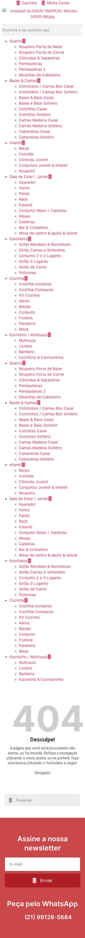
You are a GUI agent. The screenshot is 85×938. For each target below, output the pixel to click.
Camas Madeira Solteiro (40, 125)
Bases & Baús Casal (36, 97)
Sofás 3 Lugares (33, 261)
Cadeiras (27, 221)
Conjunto (27, 312)
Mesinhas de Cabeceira (39, 74)
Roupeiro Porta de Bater (40, 46)
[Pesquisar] (81, 30)
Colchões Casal (33, 108)
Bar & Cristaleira (33, 227)
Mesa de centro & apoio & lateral (48, 233)
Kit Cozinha (29, 295)
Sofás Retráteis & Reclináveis (45, 244)
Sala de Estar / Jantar (28, 176)
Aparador (27, 182)
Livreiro (25, 346)
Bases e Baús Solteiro (38, 103)
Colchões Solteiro (35, 114)
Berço (24, 148)
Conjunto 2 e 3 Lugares (40, 255)
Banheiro (26, 351)
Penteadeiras (30, 63)
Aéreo (24, 300)
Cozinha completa (35, 284)
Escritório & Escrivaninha (41, 357)
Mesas (24, 216)
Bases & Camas (23, 80)
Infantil (15, 142)
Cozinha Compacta (36, 289)
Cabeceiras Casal (34, 131)
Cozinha (16, 278)
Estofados (18, 238)
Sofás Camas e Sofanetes (42, 250)
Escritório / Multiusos (28, 334)
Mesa (23, 329)
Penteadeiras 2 (32, 69)
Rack (23, 199)
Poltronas (27, 272)
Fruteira (26, 317)
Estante (25, 204)
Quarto (15, 41)
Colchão (26, 154)
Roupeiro (27, 171)
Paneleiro (27, 323)
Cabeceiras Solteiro (36, 137)
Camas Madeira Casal (38, 120)
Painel (24, 193)
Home (24, 187)
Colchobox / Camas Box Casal (46, 86)
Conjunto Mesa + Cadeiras (43, 210)
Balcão (25, 306)
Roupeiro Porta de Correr (41, 52)
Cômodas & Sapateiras (39, 58)
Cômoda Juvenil (33, 159)
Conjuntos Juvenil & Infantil (43, 165)
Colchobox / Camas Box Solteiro (48, 91)
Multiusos (27, 340)
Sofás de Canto (33, 267)
